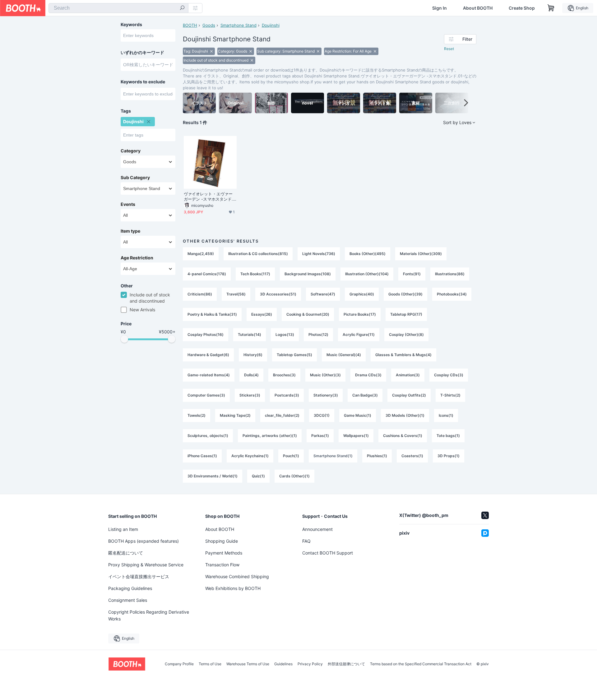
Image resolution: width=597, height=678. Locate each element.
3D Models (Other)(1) (405, 415)
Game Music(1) (357, 415)
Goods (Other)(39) (405, 294)
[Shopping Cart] (551, 8)
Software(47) (323, 294)
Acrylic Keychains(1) (250, 455)
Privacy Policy (310, 664)
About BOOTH (478, 8)
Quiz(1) (258, 476)
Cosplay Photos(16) (205, 334)
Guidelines (283, 664)
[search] (182, 8)
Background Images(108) (308, 274)
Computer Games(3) (206, 395)
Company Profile (179, 664)
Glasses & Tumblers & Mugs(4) (403, 354)
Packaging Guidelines (130, 588)
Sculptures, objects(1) (207, 435)
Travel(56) (236, 294)
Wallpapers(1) (356, 435)
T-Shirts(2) (450, 395)
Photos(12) (318, 334)
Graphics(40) (361, 294)
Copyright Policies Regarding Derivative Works (148, 615)
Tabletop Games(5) (294, 354)
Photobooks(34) (452, 294)
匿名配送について (125, 552)
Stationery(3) (325, 395)
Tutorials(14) (249, 334)
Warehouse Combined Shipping (237, 576)
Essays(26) (261, 314)
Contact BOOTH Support (327, 552)
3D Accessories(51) (278, 294)
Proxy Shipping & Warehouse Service (145, 564)
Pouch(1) (291, 455)
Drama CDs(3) (368, 375)
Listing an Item (123, 529)
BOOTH (190, 25)
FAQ (306, 541)
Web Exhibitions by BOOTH (233, 588)
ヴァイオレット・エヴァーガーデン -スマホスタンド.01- (209, 196)
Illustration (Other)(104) (367, 274)
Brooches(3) (284, 375)
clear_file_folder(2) (282, 415)
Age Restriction (137, 258)
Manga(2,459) (200, 253)
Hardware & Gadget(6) (208, 354)
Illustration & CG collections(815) (258, 253)
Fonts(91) (412, 274)
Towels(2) (196, 415)
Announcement (317, 529)
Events (128, 204)
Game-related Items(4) (208, 375)
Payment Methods (223, 552)
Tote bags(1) (448, 435)
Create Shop (522, 8)
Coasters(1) (412, 455)
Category (131, 151)
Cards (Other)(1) (294, 476)
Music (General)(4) (343, 354)
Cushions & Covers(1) (402, 435)
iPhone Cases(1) (202, 455)
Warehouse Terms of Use (247, 664)
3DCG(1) (322, 415)
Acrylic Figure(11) (359, 334)
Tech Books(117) (255, 274)
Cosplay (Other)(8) (406, 334)
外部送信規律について (346, 664)
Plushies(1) (377, 455)
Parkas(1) (320, 435)
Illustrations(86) (450, 274)
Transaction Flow (222, 564)
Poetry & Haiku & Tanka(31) (212, 314)
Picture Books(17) (360, 314)
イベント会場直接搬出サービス (138, 576)
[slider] (124, 339)
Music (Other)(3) (325, 375)
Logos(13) (284, 334)
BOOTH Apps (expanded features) (143, 541)
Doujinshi (271, 25)
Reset (449, 48)
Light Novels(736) (318, 253)
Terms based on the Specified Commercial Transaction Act (420, 664)
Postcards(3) (287, 395)
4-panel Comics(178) (206, 274)
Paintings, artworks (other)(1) (270, 435)
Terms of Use (210, 664)
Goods (208, 25)
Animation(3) (408, 375)
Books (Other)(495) (367, 253)
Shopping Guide (221, 541)
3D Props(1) (448, 455)
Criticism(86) (199, 294)
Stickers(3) (249, 395)
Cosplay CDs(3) (448, 375)
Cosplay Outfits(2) (409, 395)
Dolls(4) (251, 375)
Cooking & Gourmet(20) (307, 314)
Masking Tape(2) (235, 415)
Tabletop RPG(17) (406, 314)
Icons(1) (446, 415)
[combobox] (118, 8)
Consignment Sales (127, 600)
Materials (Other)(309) (421, 253)
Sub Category (135, 177)
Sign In (439, 8)
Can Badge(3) (365, 395)
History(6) (252, 354)
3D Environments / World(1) (212, 476)
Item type (130, 231)
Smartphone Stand (238, 25)
